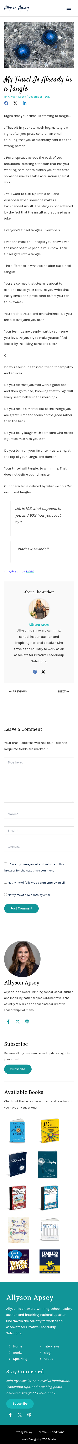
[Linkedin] (24, 103)
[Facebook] (6, 103)
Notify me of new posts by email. (29, 895)
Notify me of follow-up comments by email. (36, 882)
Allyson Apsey (16, 8)
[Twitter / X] (43, 671)
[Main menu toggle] (68, 8)
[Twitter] (15, 103)
